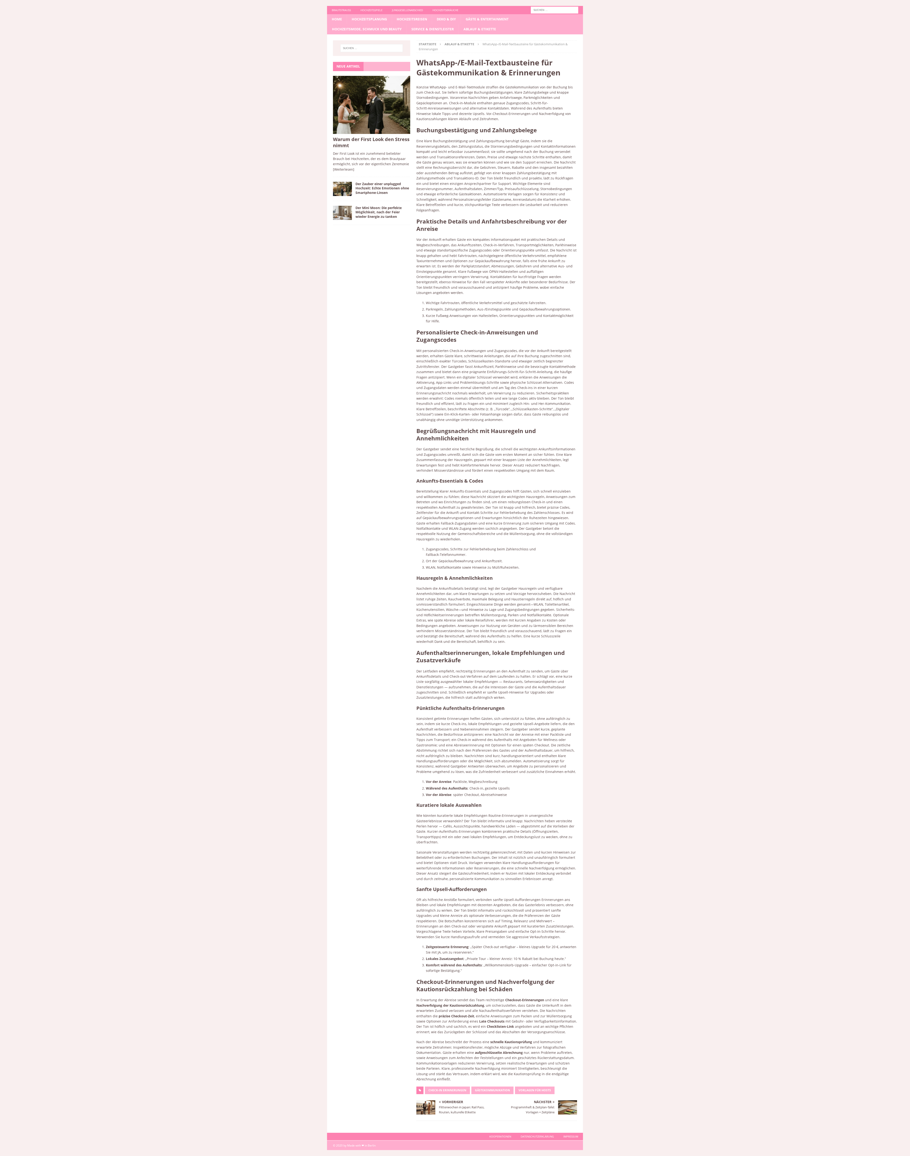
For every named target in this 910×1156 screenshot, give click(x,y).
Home (337, 19)
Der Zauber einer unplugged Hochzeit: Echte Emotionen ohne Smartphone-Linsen (382, 188)
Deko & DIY (446, 19)
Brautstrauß (341, 10)
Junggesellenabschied (407, 10)
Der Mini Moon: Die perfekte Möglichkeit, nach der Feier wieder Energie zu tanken (378, 212)
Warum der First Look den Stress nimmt (371, 142)
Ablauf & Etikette (480, 29)
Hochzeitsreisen (412, 19)
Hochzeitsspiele (371, 10)
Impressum (570, 1136)
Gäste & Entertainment (487, 19)
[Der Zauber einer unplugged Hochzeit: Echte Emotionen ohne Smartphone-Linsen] (342, 189)
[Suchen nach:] (554, 9)
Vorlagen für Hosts (535, 1090)
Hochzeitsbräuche (445, 10)
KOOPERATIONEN (500, 1136)
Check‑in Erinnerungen (447, 1090)
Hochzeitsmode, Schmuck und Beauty (367, 29)
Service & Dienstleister (432, 29)
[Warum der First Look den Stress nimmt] (371, 105)
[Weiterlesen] (343, 169)
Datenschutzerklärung (537, 1136)
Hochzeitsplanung (369, 19)
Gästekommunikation (492, 1090)
